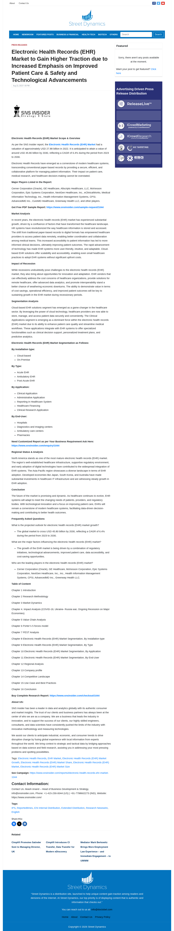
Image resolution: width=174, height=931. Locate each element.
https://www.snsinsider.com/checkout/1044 (75, 695)
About (12, 3)
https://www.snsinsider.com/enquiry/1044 (35, 445)
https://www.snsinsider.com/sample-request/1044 (75, 207)
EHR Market (54, 758)
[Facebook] (154, 3)
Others (114, 34)
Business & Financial (68, 34)
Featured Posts (45, 34)
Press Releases (19, 45)
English (16, 812)
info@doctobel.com (101, 909)
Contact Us (24, 3)
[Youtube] (163, 3)
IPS (13, 808)
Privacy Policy (102, 917)
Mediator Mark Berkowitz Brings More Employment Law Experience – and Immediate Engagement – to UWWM (95, 851)
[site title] (87, 880)
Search (158, 34)
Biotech (102, 34)
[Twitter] (158, 3)
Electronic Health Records (32, 758)
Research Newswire (97, 808)
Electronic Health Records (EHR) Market (72, 144)
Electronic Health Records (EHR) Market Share (46, 762)
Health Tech (88, 34)
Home (16, 34)
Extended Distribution (73, 808)
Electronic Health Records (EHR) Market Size (45, 766)
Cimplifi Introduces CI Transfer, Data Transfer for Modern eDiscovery (60, 847)
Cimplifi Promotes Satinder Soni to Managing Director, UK (26, 847)
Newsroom (27, 34)
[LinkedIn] (24, 824)
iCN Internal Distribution (47, 808)
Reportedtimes (25, 808)
